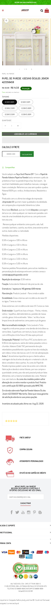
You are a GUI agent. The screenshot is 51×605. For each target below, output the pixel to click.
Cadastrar (25, 503)
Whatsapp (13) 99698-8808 (34, 588)
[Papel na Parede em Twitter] (17, 512)
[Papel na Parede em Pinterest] (34, 512)
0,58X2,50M (10, 108)
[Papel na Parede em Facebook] (12, 512)
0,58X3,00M (26, 108)
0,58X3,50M (10, 114)
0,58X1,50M (25, 102)
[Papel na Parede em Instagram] (29, 512)
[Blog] (40, 512)
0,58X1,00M (9, 102)
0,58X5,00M (26, 114)
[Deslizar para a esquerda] (20, 69)
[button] (25, 140)
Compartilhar (10, 167)
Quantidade (6, 120)
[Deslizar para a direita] (31, 69)
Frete (3, 92)
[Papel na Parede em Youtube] (23, 512)
